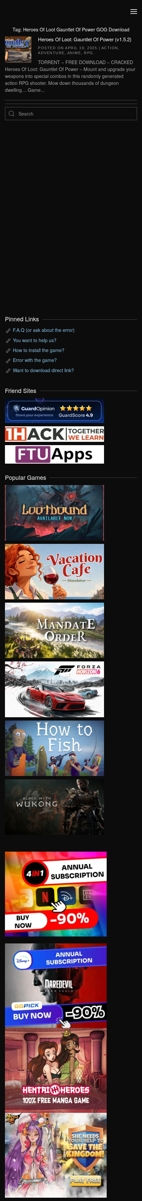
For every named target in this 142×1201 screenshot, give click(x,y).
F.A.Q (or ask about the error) (44, 330)
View (54, 511)
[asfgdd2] (56, 1069)
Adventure (51, 53)
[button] (133, 11)
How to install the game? (38, 350)
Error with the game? (35, 360)
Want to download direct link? (43, 370)
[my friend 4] (54, 453)
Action (109, 48)
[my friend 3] (54, 433)
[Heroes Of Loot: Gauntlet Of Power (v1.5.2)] (18, 48)
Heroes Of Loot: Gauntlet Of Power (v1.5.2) (84, 39)
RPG (88, 53)
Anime (74, 53)
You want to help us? (34, 340)
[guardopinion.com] (54, 409)
